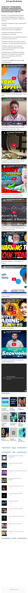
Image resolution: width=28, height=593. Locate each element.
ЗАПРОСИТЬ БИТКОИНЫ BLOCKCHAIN (16, 516)
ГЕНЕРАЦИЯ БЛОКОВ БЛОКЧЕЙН (15, 463)
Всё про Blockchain (14, 1)
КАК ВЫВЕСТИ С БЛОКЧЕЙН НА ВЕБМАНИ (17, 470)
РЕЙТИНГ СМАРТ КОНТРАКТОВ (14, 523)
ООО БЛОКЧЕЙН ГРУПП (13, 501)
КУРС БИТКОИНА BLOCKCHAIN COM (15, 486)
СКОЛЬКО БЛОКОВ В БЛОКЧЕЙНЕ (15, 508)
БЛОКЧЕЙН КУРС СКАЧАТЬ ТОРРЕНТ (16, 531)
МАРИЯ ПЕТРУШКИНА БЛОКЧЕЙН (15, 493)
